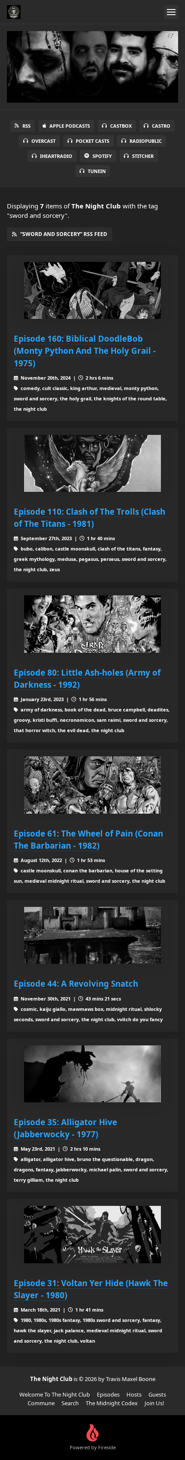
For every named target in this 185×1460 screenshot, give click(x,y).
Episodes (108, 1394)
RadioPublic (146, 141)
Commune (41, 1403)
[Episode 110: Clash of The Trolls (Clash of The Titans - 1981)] (92, 463)
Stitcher (143, 156)
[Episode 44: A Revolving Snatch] (92, 935)
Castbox (121, 126)
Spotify (102, 156)
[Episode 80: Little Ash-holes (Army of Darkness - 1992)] (92, 624)
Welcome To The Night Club (54, 1394)
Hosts (134, 1394)
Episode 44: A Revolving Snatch (76, 983)
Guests (157, 1394)
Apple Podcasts (69, 126)
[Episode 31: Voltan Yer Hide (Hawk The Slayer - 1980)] (92, 1234)
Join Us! (154, 1403)
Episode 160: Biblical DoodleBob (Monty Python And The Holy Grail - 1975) (85, 350)
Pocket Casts (92, 141)
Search (70, 1403)
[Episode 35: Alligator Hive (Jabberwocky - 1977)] (92, 1074)
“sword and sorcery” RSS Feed (63, 234)
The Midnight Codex (112, 1403)
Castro (161, 126)
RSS (26, 126)
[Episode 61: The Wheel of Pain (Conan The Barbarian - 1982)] (92, 785)
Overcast (43, 141)
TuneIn (97, 171)
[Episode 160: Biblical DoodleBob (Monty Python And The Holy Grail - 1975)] (92, 290)
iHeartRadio (56, 156)
